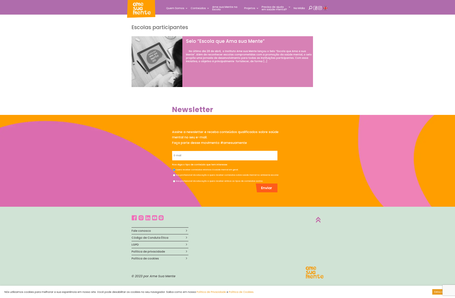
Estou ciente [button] (441, 292)
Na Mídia (299, 8)
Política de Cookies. (241, 292)
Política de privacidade (148, 252)
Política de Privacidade (211, 292)
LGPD (135, 245)
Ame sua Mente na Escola (224, 8)
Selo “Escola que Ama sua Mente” (225, 41)
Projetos (249, 8)
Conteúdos (198, 8)
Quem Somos (175, 8)
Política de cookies (145, 258)
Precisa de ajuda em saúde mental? (274, 8)
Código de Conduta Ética (150, 238)
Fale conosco (141, 231)
